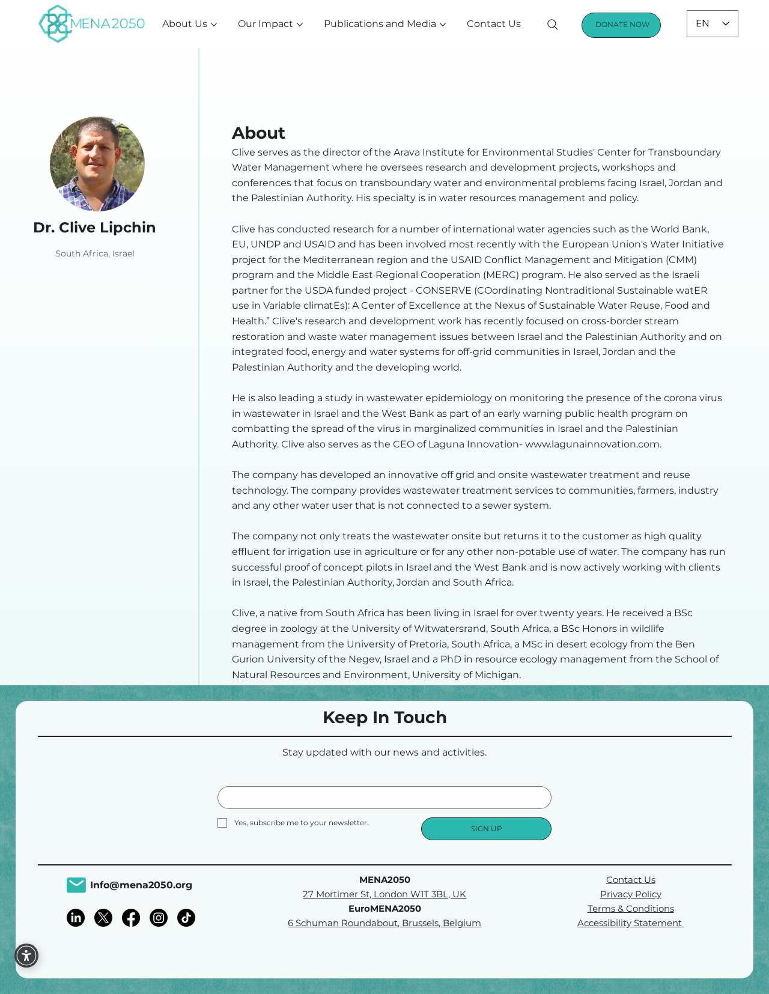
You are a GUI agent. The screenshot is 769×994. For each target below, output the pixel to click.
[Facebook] (131, 918)
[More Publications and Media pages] (443, 25)
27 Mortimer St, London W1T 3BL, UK (384, 894)
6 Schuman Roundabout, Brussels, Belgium (384, 923)
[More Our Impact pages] (300, 25)
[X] (103, 918)
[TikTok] (186, 918)
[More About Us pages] (214, 25)
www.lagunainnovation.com (592, 444)
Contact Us (630, 879)
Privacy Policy (630, 894)
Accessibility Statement (630, 923)
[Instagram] (159, 918)
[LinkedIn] (76, 918)
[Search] (552, 24)
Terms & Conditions (631, 908)
